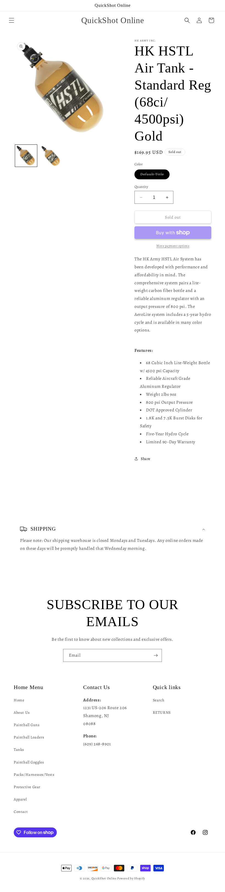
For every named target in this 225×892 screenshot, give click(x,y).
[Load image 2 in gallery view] (51, 156)
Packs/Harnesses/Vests (34, 774)
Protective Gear (27, 787)
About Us (22, 712)
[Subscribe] (156, 655)
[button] (11, 20)
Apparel (20, 799)
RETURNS (162, 712)
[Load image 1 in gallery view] (26, 156)
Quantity (141, 186)
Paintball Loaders (29, 737)
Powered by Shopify (131, 878)
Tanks (19, 749)
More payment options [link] (172, 246)
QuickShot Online (104, 878)
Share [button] (145, 458)
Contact (21, 811)
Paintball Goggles (29, 762)
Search (158, 700)
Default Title (155, 175)
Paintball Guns (27, 724)
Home (19, 700)
